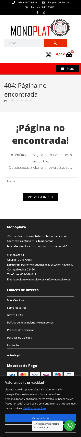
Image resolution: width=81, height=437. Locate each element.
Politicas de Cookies (19, 337)
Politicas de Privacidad (20, 330)
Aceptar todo (40, 418)
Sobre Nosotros (17, 307)
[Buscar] (55, 43)
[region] (40, 406)
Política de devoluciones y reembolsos (30, 322)
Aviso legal (13, 355)
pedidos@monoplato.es (30, 279)
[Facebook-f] (37, 12)
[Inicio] (5, 100)
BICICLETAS (15, 315)
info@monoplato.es (58, 279)
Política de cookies (34, 408)
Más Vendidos (15, 300)
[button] (67, 68)
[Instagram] (44, 12)
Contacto (13, 345)
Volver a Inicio (40, 197)
